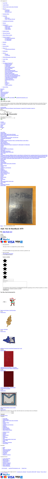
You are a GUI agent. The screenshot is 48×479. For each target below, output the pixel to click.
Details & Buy (3, 312)
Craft (6, 16)
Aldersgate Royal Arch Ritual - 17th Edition (8, 367)
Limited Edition (6, 4)
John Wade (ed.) (7, 232)
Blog (1, 91)
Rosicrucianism (5, 46)
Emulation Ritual (6, 13)
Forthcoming (5, 51)
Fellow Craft (7, 27)
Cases (6, 81)
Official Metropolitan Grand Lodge (9, 57)
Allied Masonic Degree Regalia (11, 77)
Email (13, 413)
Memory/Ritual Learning (7, 35)
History (4, 48)
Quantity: (4, 236)
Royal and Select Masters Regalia (11, 71)
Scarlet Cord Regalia (9, 78)
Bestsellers (2, 88)
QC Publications (8, 40)
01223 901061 (4, 468)
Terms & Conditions (6, 463)
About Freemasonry (4, 93)
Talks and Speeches (6, 33)
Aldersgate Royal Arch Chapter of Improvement (9, 368)
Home (1, 89)
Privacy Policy (43, 471)
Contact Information (6, 458)
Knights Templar (6, 31)
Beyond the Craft (8, 11)
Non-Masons (7, 55)
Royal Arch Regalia (8, 68)
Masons (6, 54)
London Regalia (8, 65)
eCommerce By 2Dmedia (21, 471)
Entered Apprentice (8, 26)
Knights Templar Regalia (9, 73)
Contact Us (2, 96)
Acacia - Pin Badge (4, 329)
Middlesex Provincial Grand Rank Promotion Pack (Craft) (11, 348)
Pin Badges (7, 82)
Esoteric (4, 44)
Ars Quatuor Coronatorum (10, 38)
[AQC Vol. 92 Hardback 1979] (20, 224)
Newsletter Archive (4, 415)
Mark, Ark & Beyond (14, 137)
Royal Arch (7, 10)
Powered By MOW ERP (31, 471)
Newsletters (2, 95)
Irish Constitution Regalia (10, 67)
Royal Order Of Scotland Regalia (11, 76)
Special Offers (5, 86)
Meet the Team (5, 459)
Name (13, 411)
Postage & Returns (6, 460)
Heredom (4, 42)
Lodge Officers (8, 29)
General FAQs (5, 451)
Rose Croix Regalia (8, 72)
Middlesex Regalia (8, 64)
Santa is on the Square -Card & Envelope (8, 310)
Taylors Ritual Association (5, 388)
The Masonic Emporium (7, 63)
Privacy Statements (6, 464)
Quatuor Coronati (6, 37)
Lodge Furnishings (35, 158)
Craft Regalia (7, 66)
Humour (4, 23)
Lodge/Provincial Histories (10, 49)
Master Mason (7, 28)
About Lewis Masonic (4, 92)
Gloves (6, 83)
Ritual (4, 8)
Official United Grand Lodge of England (10, 6)
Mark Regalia (7, 69)
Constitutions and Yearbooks (8, 21)
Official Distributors (6, 465)
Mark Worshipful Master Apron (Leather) (8, 407)
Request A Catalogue (7, 454)
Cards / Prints (5, 59)
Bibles (4, 61)
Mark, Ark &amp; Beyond (10, 19)
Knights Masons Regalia (9, 79)
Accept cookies (3, 107)
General (4, 15)
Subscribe (2, 414)
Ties (6, 80)
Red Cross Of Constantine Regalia (11, 74)
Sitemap (38, 471)
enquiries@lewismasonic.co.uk (14, 468)
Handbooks (5, 24)
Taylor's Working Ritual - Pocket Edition (8, 387)
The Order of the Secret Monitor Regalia (12, 75)
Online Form (23, 468)
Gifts (4, 53)
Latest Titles (5, 2)
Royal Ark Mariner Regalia (10, 70)
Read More (11, 253)
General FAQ (3, 94)
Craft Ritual (7, 9)
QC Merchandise (8, 39)
